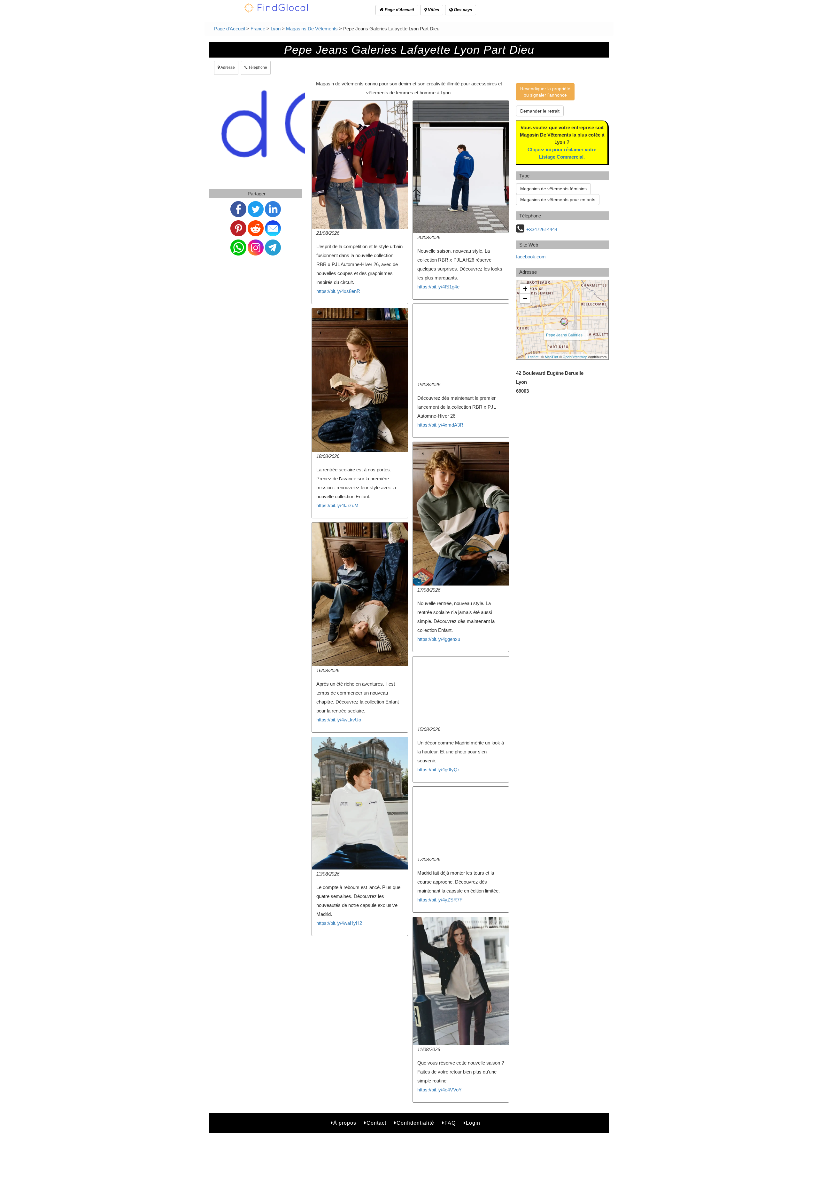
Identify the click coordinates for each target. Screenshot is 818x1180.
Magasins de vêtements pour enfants (557, 199)
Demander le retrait (539, 111)
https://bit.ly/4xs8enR (338, 291)
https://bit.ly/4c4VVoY (439, 1089)
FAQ (450, 1123)
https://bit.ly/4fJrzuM (337, 505)
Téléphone (257, 67)
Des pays (462, 9)
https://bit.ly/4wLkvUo (338, 719)
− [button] (525, 298)
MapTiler (551, 356)
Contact (376, 1123)
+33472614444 (541, 229)
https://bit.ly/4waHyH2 (339, 923)
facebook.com (531, 256)
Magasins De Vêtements (312, 28)
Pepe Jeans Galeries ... (566, 334)
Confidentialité (415, 1123)
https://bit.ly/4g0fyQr (438, 769)
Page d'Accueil (398, 9)
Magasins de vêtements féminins (553, 188)
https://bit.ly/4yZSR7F (439, 899)
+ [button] (525, 289)
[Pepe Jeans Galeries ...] (564, 322)
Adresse (227, 67)
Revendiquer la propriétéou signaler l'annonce (545, 92)
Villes (433, 9)
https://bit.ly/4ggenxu (438, 639)
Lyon (276, 28)
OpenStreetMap (575, 356)
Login (473, 1123)
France (258, 28)
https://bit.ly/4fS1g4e (438, 286)
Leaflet (533, 356)
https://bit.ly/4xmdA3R (440, 425)
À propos (344, 1123)
